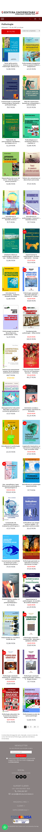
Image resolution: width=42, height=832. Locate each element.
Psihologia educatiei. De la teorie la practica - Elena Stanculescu (11, 715)
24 (35, 727)
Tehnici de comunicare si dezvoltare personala (31, 179)
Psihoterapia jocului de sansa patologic (31, 715)
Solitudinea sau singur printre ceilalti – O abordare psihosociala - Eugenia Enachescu (31, 524)
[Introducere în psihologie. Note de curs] (11, 432)
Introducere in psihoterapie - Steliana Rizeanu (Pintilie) (11, 294)
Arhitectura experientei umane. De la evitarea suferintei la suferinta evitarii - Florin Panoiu (10, 371)
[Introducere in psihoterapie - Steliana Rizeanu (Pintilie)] (11, 279)
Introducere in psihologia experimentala (31, 485)
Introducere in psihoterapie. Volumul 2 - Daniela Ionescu (31, 218)
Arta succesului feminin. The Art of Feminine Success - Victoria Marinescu (31, 371)
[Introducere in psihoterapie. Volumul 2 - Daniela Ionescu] (31, 202)
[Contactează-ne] (30, 19)
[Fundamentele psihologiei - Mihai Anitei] (31, 317)
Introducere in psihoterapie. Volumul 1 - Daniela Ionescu (11, 218)
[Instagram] (24, 776)
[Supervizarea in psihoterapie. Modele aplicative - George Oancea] (31, 241)
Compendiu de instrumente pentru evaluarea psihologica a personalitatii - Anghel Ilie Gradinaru (10, 524)
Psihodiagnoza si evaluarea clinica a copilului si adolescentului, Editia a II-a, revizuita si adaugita (31, 141)
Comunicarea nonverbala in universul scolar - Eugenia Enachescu (11, 562)
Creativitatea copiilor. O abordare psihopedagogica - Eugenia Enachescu (10, 600)
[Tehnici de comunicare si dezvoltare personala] (31, 164)
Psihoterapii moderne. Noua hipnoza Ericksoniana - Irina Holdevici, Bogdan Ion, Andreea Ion (11, 332)
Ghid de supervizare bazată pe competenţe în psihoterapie (31, 103)
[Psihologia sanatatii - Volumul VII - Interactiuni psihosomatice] (11, 662)
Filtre (12, 32)
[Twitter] (21, 776)
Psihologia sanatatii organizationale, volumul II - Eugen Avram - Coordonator (31, 677)
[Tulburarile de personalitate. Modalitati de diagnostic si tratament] (11, 126)
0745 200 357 (22, 791)
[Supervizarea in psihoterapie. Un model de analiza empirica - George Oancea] (31, 585)
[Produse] (2, 19)
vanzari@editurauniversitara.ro (22, 794)
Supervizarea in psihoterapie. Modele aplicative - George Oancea (31, 256)
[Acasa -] (20, 13)
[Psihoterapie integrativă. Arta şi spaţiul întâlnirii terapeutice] (31, 49)
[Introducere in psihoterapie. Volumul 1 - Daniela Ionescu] (11, 202)
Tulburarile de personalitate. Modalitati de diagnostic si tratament (11, 141)
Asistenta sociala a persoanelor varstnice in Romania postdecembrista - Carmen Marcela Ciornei (31, 409)
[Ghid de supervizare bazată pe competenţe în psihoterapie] (31, 87)
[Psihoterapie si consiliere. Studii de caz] (11, 623)
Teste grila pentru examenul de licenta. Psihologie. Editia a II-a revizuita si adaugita (11, 65)
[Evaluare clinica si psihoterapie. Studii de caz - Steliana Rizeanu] (11, 241)
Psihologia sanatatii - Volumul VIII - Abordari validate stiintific (31, 639)
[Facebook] (17, 776)
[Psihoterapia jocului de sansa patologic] (31, 700)
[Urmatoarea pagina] (38, 727)
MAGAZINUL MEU (20, 802)
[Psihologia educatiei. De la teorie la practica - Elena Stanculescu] (11, 700)
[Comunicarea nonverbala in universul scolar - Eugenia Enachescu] (11, 547)
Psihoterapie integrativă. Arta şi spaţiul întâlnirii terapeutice (31, 65)
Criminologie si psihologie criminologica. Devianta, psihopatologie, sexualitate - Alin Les (10, 103)
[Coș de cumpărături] (35, 19)
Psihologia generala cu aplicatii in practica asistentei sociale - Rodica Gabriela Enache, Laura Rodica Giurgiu (31, 562)
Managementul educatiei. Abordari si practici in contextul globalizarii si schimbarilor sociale (11, 409)
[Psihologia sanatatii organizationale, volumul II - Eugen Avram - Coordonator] (31, 662)
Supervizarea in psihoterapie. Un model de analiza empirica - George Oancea (31, 600)
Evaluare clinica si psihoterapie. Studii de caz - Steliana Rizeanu (11, 256)
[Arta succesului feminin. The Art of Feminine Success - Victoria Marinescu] (31, 355)
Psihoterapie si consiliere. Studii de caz (11, 638)
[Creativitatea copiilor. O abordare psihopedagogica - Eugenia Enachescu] (11, 585)
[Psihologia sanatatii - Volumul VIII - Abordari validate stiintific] (31, 623)
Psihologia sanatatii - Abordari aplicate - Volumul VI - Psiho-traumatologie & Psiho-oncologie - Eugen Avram (31, 294)
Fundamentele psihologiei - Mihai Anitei (31, 332)
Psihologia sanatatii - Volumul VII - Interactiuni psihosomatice (11, 677)
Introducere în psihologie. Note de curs (10, 447)
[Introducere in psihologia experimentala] (31, 470)
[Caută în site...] (40, 19)
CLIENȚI (20, 806)
